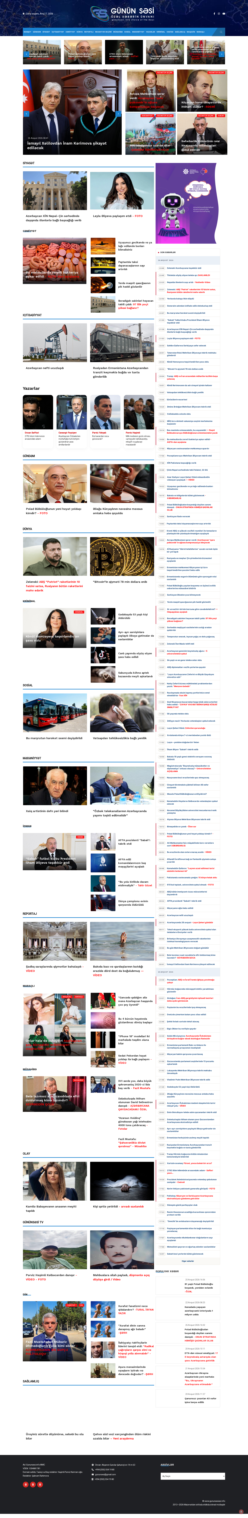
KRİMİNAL (161, 32)
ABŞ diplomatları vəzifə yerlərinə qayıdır (186, 667)
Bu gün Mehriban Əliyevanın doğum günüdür (188, 948)
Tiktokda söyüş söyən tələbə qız (188, 275)
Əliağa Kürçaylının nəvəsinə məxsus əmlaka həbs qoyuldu (190, 1095)
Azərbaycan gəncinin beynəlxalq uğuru (187, 652)
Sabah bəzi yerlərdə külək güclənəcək (185, 1254)
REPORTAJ (89, 32)
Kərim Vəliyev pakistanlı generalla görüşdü (191, 1188)
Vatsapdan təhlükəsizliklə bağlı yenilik (185, 392)
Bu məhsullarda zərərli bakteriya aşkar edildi (189, 440)
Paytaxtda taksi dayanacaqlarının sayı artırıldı (131, 265)
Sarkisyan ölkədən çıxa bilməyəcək (184, 595)
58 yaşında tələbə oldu (178, 714)
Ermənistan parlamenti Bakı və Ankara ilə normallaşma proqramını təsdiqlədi (186, 1046)
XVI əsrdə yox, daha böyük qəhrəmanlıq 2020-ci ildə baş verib (135, 1084)
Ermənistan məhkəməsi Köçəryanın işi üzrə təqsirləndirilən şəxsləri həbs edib (187, 568)
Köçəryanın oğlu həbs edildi (180, 908)
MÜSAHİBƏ (118, 32)
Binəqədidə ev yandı (181, 826)
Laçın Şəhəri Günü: (186, 728)
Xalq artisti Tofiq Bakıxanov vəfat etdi (53, 811)
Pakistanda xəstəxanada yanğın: (192, 877)
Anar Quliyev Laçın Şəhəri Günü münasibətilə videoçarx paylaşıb (188, 478)
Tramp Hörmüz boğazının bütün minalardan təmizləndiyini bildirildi (187, 1155)
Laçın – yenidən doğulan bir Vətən (183, 742)
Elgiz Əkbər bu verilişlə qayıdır (181, 1029)
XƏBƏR (221, 116)
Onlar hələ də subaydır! (54, 1045)
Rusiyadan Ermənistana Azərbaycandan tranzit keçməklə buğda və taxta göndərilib (120, 372)
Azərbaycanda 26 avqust (190, 922)
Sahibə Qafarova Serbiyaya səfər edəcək (186, 345)
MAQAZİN (191, 32)
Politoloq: (190, 1197)
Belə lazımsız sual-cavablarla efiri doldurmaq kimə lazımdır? (53, 1100)
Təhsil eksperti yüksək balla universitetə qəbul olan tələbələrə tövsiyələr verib (191, 930)
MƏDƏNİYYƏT (138, 32)
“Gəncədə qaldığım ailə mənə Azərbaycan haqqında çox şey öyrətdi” (135, 1001)
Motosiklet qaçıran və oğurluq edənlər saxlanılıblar (191, 1247)
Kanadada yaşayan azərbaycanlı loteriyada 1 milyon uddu (199, 1311)
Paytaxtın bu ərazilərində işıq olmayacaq (186, 1007)
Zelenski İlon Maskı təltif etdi (180, 644)
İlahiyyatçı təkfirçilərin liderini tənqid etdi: (136, 1349)
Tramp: (192, 377)
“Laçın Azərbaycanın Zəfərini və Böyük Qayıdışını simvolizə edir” (190, 675)
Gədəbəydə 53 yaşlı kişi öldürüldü (183, 1087)
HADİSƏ (170, 32)
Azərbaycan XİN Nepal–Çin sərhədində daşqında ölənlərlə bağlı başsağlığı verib (190, 330)
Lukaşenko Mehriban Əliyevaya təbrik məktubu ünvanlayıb (189, 1071)
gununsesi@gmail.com (105, 1474)
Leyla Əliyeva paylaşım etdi (118, 216)
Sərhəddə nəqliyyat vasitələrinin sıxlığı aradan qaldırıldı (189, 628)
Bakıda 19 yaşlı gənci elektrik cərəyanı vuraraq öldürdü (189, 758)
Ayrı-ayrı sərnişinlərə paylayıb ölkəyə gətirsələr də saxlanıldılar (136, 636)
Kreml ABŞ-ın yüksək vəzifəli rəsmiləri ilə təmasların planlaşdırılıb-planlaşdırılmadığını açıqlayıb (192, 532)
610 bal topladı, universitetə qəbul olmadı (190, 885)
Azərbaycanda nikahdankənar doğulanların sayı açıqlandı (190, 1238)
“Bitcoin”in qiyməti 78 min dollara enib (185, 369)
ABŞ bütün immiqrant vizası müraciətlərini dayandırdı (187, 893)
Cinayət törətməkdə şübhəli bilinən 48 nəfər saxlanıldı (188, 786)
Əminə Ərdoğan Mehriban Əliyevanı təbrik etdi (189, 407)
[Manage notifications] (241, 1511)
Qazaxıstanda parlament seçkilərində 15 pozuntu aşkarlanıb (190, 1062)
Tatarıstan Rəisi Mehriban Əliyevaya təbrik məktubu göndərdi (191, 354)
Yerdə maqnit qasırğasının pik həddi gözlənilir (189, 602)
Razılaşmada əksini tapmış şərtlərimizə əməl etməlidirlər (188, 694)
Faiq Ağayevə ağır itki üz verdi (114, 811)
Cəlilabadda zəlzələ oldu (43, 738)
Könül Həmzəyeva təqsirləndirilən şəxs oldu (188, 362)
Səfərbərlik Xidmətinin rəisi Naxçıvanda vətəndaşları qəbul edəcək (200, 145)
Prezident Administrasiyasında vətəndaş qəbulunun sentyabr (192, 1180)
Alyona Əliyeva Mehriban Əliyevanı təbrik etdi (188, 819)
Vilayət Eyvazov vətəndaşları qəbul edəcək (205, 57)
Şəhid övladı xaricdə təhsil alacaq (183, 1021)
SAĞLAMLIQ (180, 32)
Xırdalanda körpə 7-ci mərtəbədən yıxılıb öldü (189, 735)
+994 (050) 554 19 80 (104, 1469)
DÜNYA (80, 32)
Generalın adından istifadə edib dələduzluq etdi (189, 306)
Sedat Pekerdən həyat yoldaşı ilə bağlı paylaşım (135, 1059)
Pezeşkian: (190, 981)
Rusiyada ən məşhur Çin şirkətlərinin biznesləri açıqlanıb (189, 559)
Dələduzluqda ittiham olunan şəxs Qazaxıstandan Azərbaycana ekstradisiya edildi (190, 1120)
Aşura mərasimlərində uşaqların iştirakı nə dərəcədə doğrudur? (135, 1370)
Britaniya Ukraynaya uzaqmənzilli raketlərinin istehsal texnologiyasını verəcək (189, 940)
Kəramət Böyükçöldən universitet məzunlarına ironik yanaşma (192, 811)
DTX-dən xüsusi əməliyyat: (201, 1357)
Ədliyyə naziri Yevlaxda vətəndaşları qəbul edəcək (191, 721)
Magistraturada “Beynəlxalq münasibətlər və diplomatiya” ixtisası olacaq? (189, 768)
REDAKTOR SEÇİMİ (103, 32)
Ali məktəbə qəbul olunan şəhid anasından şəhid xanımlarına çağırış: (82, 53)
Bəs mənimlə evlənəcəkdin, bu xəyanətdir (192, 431)
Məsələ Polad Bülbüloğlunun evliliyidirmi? (187, 794)
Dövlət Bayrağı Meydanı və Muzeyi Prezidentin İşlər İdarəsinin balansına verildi (52, 513)
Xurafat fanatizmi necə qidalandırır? (136, 1310)
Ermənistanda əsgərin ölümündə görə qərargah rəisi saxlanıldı (192, 577)
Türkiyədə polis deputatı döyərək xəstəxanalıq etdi (41, 57)
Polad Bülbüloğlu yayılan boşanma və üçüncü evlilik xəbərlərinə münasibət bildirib (191, 587)
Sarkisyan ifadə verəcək (178, 516)
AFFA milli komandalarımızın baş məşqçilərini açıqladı (132, 863)
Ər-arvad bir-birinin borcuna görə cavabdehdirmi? (192, 610)
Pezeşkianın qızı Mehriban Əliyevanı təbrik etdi (189, 456)
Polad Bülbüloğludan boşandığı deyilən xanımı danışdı (71, 143)
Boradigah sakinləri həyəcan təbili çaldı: (135, 304)
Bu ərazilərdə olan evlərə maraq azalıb (189, 852)
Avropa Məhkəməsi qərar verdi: (191, 541)
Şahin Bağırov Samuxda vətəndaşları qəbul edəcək (164, 57)
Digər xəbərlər (188, 1261)
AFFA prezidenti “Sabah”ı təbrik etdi (184, 901)
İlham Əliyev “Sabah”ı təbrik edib (182, 749)
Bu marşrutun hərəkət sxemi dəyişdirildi (186, 313)
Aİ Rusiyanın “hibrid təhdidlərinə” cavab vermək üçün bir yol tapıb (192, 550)
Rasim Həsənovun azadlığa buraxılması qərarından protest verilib (191, 1213)
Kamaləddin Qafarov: (190, 869)
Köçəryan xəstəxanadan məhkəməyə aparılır (188, 448)
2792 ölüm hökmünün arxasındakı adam (190, 1171)
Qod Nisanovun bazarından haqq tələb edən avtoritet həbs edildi (192, 705)
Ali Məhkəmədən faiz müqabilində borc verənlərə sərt (190, 844)
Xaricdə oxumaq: (189, 1163)
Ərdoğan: (190, 999)
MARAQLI (201, 32)
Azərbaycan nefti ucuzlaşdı (45, 368)
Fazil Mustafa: (132, 1143)
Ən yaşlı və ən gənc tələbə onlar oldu (184, 660)
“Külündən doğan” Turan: (122, 54)
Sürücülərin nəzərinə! (177, 399)
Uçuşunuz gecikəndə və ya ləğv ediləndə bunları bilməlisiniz (135, 246)
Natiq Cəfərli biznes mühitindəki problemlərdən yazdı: (189, 684)
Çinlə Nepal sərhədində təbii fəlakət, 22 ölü (187, 470)
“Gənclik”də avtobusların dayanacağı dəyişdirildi (190, 1221)
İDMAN (80, 837)
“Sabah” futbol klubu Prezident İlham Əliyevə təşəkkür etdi (188, 321)
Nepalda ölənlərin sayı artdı (188, 282)
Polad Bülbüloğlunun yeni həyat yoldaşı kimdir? (190, 835)
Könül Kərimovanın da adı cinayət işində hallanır (189, 385)
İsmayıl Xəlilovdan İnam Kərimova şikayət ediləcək (191, 964)
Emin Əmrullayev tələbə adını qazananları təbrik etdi (192, 1112)
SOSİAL (127, 32)
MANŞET (27, 32)
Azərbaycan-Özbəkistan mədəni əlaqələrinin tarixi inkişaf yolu (191, 1104)
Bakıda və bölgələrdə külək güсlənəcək (186, 496)
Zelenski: (191, 290)
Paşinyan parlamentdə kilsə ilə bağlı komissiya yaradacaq (189, 1229)
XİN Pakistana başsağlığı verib (181, 463)
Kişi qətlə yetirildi (118, 1206)
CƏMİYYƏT (70, 32)
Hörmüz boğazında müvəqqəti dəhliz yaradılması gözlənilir (190, 990)
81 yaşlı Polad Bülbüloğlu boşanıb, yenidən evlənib (199, 1288)
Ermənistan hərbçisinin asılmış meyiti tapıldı (188, 1138)
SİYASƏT (46, 32)
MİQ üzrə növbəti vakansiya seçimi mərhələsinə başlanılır (189, 422)
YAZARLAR (150, 32)
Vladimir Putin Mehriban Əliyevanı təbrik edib (188, 1080)
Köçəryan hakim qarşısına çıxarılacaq (185, 1054)
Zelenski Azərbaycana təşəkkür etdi (184, 268)
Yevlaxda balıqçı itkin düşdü (180, 298)
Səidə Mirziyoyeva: (189, 1037)
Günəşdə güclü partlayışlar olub (182, 1205)
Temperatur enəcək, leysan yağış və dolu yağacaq (191, 636)
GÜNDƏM (37, 32)
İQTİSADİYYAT (58, 32)
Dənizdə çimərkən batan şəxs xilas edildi (186, 1014)
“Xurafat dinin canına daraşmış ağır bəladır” (132, 1329)
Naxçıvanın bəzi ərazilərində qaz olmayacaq (188, 777)
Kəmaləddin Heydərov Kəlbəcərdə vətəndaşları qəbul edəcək (192, 802)
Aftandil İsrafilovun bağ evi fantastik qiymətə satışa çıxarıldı (191, 860)
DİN (81, 1305)
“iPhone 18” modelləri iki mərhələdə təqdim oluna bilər (134, 1040)
